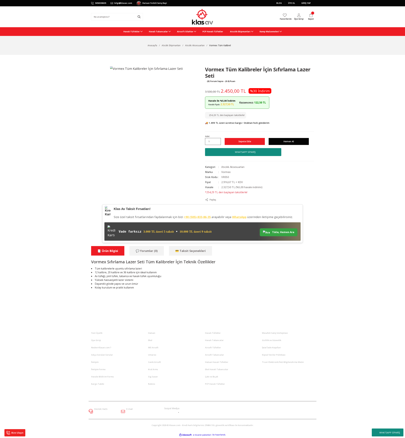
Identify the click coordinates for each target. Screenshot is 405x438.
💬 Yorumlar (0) (147, 251)
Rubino (151, 383)
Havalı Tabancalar (214, 340)
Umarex (152, 354)
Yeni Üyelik (96, 333)
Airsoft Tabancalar (214, 354)
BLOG (279, 3)
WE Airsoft (153, 347)
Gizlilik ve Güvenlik (271, 340)
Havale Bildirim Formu (102, 376)
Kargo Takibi (97, 383)
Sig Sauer (153, 376)
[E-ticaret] (202, 434)
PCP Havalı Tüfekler (215, 383)
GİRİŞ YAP (306, 3)
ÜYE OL (291, 3)
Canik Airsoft (154, 362)
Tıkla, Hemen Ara (282, 232)
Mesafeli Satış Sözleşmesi (275, 333)
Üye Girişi (96, 340)
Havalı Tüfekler (213, 333)
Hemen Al (289, 141)
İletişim (95, 362)
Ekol (150, 340)
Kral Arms (153, 369)
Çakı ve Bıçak (211, 376)
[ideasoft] (185, 434)
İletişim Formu (98, 369)
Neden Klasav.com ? (101, 347)
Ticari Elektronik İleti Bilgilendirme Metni (283, 362)
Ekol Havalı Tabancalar (216, 369)
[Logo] (202, 17)
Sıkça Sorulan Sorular (102, 354)
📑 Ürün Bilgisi (107, 251)
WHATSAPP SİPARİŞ (389, 432)
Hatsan (151, 333)
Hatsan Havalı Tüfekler (216, 362)
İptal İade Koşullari (271, 347)
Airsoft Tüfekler (213, 347)
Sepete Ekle (244, 141)
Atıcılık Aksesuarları (232, 167)
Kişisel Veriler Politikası (273, 354)
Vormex (226, 172)
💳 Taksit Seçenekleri (190, 251)
